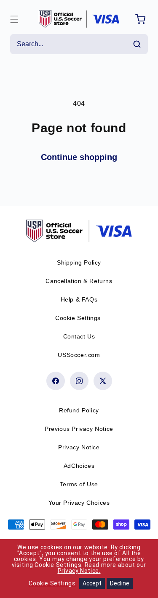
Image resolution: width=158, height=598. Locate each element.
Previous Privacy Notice (79, 429)
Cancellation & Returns (79, 281)
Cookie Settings (78, 318)
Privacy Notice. (79, 570)
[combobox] (79, 44)
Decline (119, 583)
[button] (14, 19)
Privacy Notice (78, 447)
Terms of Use (79, 484)
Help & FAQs (79, 299)
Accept (92, 583)
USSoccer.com (79, 355)
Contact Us (79, 336)
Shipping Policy (79, 262)
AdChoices (79, 466)
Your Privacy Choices (79, 503)
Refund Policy (79, 410)
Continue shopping (79, 157)
